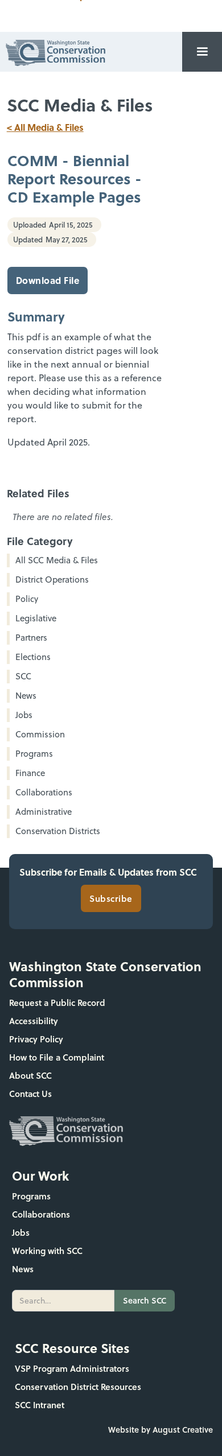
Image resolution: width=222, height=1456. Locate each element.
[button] (202, 52)
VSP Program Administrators (72, 1368)
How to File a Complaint (56, 1057)
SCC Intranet (39, 1405)
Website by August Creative (160, 1430)
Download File (48, 280)
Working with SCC (47, 1250)
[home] (52, 51)
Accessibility (33, 1020)
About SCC (30, 1075)
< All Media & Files (45, 127)
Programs (31, 1196)
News (23, 1269)
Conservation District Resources (78, 1386)
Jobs (21, 1232)
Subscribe (111, 898)
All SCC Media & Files (56, 560)
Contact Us (30, 1093)
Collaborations (41, 1214)
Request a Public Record (57, 1002)
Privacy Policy (36, 1039)
